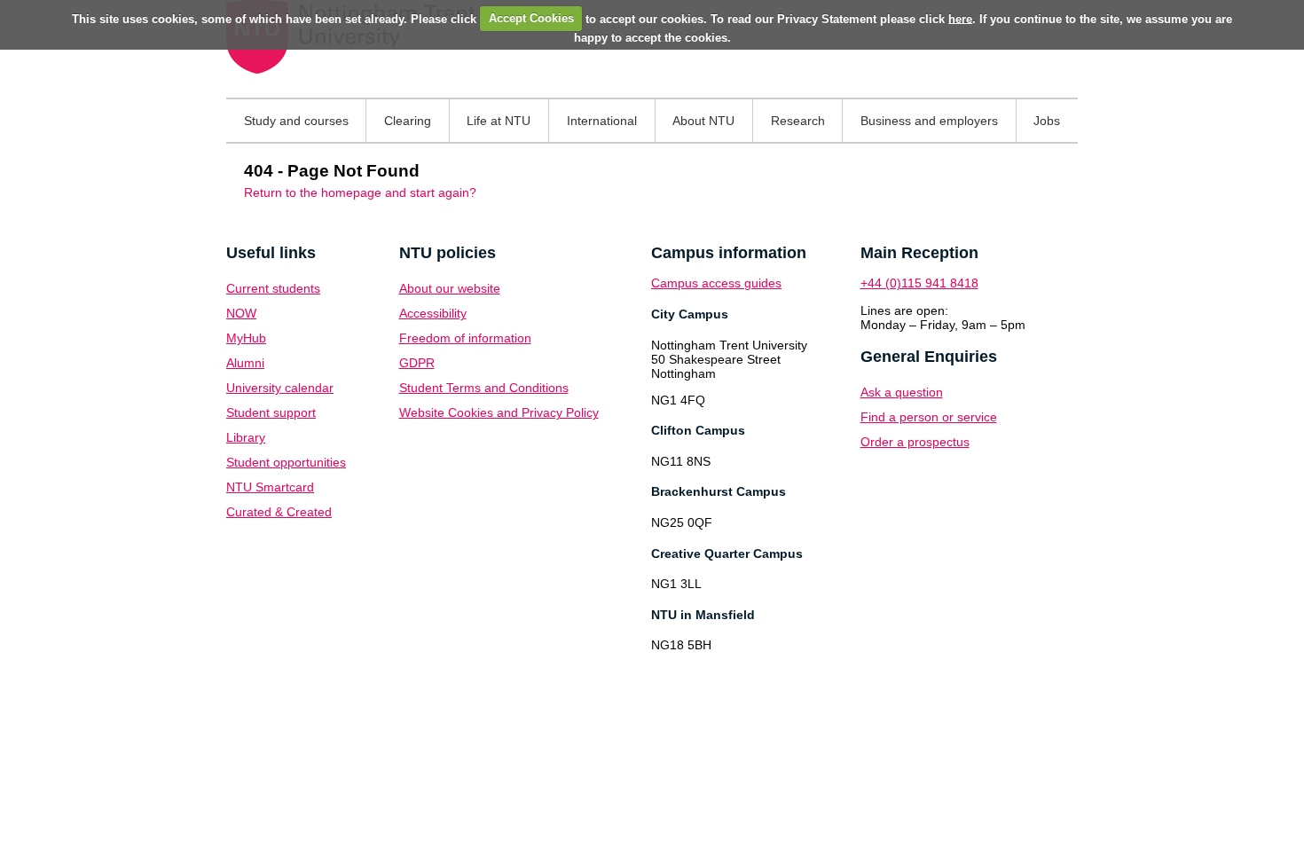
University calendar (280, 388)
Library (245, 437)
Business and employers (929, 121)
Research (798, 121)
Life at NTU (498, 121)
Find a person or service (928, 417)
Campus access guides (716, 283)
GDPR (417, 363)
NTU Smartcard (270, 487)
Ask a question (901, 392)
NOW (241, 313)
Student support (271, 412)
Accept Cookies (531, 18)
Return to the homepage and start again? (360, 192)
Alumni (245, 363)
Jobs (1046, 121)
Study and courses (296, 121)
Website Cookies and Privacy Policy (499, 412)
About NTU (703, 121)
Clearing (407, 121)
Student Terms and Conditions (484, 388)
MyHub (246, 338)
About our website (449, 288)
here (960, 18)
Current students (273, 288)
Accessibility (433, 313)
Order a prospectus (915, 442)
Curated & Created (279, 512)
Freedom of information (465, 338)
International (602, 121)
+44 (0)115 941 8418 (919, 283)
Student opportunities (286, 462)
